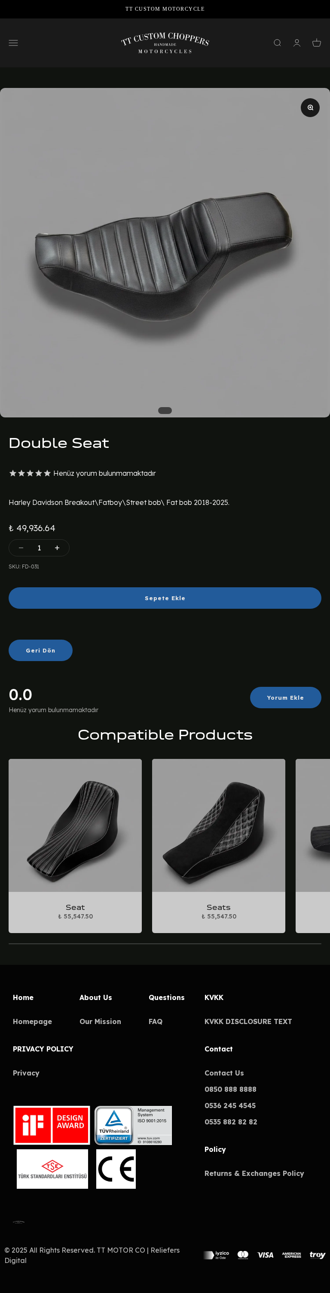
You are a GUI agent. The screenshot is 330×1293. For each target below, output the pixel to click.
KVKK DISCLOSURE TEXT (248, 1021)
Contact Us (224, 1073)
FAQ (155, 1021)
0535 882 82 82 (231, 1122)
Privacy (26, 1073)
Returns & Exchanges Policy (254, 1173)
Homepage (32, 1021)
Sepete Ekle (165, 598)
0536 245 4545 (230, 1105)
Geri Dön (40, 650)
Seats (219, 907)
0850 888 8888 (231, 1089)
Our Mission (100, 1021)
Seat (75, 907)
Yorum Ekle (285, 697)
